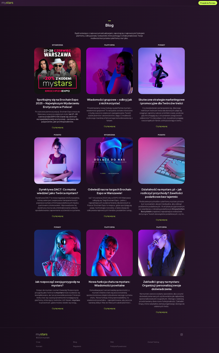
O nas (38, 342)
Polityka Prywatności (118, 346)
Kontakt (39, 346)
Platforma (109, 45)
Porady (161, 45)
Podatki (57, 135)
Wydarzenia (57, 45)
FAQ (112, 342)
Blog (75, 342)
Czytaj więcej (57, 127)
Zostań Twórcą (153, 342)
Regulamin (77, 346)
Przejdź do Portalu (207, 3)
